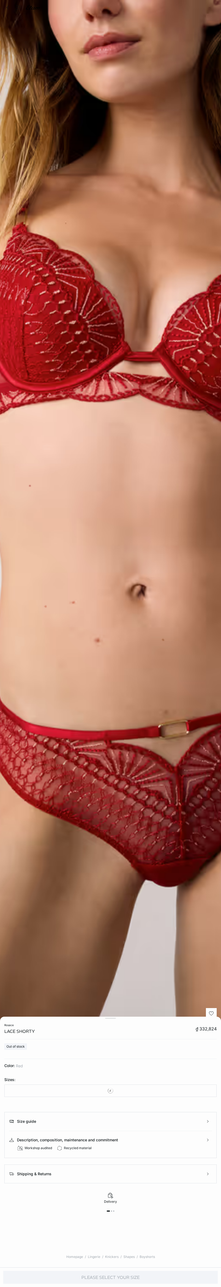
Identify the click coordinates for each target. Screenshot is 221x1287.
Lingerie (94, 1257)
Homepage (74, 1257)
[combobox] (110, 1091)
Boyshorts (147, 1257)
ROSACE (9, 1025)
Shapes (129, 1257)
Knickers (112, 1257)
